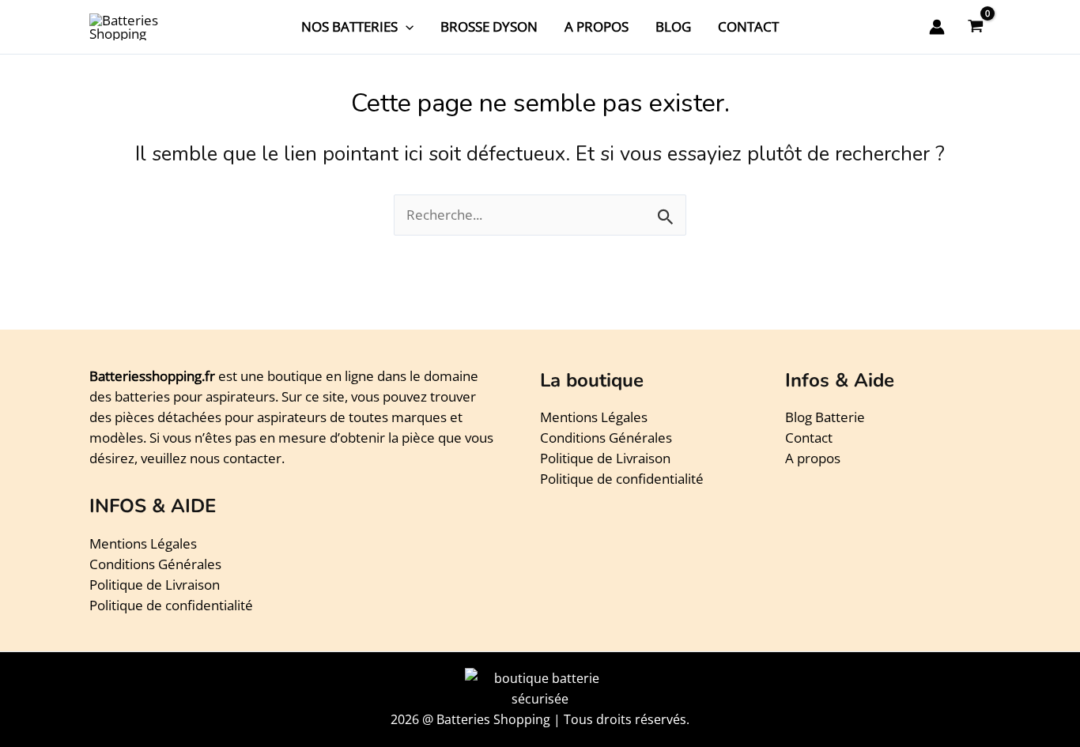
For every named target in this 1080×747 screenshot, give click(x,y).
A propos (812, 458)
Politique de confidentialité (171, 605)
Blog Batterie (825, 417)
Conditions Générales (155, 564)
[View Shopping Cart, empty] (976, 27)
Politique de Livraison (154, 584)
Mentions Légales (143, 543)
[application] (405, 27)
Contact (809, 437)
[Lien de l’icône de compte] (937, 27)
